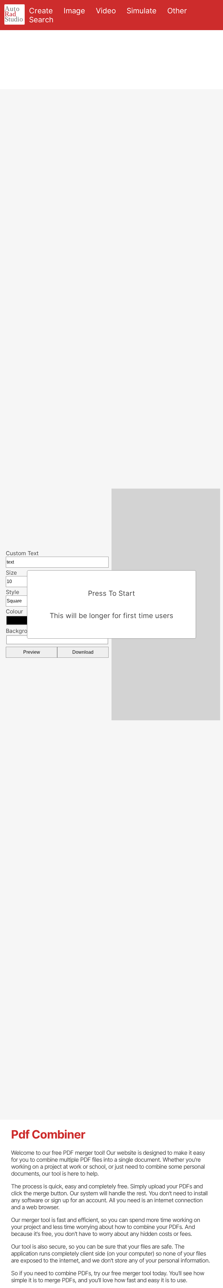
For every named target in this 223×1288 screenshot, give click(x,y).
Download (82, 652)
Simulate (142, 10)
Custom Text (22, 553)
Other (177, 10)
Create (41, 10)
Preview (31, 652)
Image (74, 10)
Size (11, 572)
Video (106, 10)
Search (41, 19)
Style (12, 592)
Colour (14, 611)
